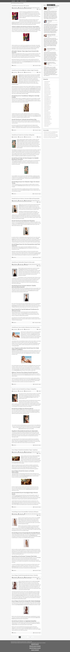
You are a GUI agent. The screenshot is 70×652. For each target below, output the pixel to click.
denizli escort (35, 644)
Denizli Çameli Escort (48, 106)
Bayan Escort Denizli (28, 264)
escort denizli (35, 650)
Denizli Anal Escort (35, 264)
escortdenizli (15, 72)
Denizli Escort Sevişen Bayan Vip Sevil (49, 136)
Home (12, 3)
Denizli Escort (14, 8)
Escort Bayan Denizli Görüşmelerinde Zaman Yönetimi (25, 575)
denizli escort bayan (35, 646)
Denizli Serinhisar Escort (48, 123)
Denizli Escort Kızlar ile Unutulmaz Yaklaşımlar (23, 134)
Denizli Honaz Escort (48, 113)
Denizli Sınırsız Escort (48, 91)
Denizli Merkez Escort (48, 116)
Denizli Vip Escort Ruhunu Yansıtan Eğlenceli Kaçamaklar (26, 198)
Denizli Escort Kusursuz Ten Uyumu (20, 5)
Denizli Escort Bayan (47, 88)
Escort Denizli (29, 8)
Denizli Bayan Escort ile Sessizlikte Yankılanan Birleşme (25, 511)
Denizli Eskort (24, 8)
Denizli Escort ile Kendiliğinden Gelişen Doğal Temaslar (25, 70)
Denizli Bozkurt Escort (48, 102)
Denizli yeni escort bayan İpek (48, 133)
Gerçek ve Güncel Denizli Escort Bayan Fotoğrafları (24, 389)
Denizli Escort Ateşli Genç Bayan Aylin (49, 134)
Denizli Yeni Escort (47, 81)
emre (54, 133)
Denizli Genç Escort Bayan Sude (48, 137)
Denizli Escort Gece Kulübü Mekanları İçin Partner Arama (26, 327)
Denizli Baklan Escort (36, 200)
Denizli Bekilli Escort (47, 99)
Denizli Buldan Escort (48, 103)
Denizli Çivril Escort (47, 109)
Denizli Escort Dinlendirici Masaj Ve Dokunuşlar (23, 262)
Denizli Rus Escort (47, 120)
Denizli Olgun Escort (47, 117)
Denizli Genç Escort (47, 84)
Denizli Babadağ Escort (28, 200)
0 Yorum (39, 9)
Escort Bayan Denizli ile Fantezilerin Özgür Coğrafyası (25, 449)
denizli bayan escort (35, 648)
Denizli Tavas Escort (47, 124)
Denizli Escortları (19, 8)
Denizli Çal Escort (47, 105)
